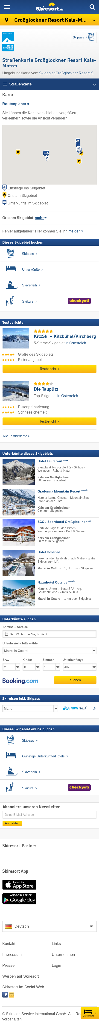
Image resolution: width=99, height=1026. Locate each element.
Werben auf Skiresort (20, 976)
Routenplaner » (15, 104)
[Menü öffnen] (7, 7)
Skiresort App (15, 871)
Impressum (12, 954)
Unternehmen (63, 954)
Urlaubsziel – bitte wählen (21, 643)
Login (56, 965)
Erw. (6, 660)
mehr (39, 218)
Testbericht (48, 369)
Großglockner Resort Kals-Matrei (53, 20)
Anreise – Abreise (15, 627)
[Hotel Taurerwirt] (12, 472)
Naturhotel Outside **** (56, 582)
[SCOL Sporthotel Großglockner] (12, 532)
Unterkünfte (88, 1016)
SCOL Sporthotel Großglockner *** (64, 522)
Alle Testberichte (15, 436)
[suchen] (92, 7)
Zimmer (48, 660)
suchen (75, 680)
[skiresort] (49, 7)
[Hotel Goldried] (12, 563)
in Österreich (75, 343)
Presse (8, 965)
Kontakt (8, 943)
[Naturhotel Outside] (12, 593)
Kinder (27, 660)
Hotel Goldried (49, 552)
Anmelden (12, 823)
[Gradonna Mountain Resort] (12, 502)
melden (74, 231)
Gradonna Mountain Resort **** (62, 491)
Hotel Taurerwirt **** (53, 461)
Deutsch (22, 926)
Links (56, 943)
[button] (20, 681)
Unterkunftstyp (73, 660)
